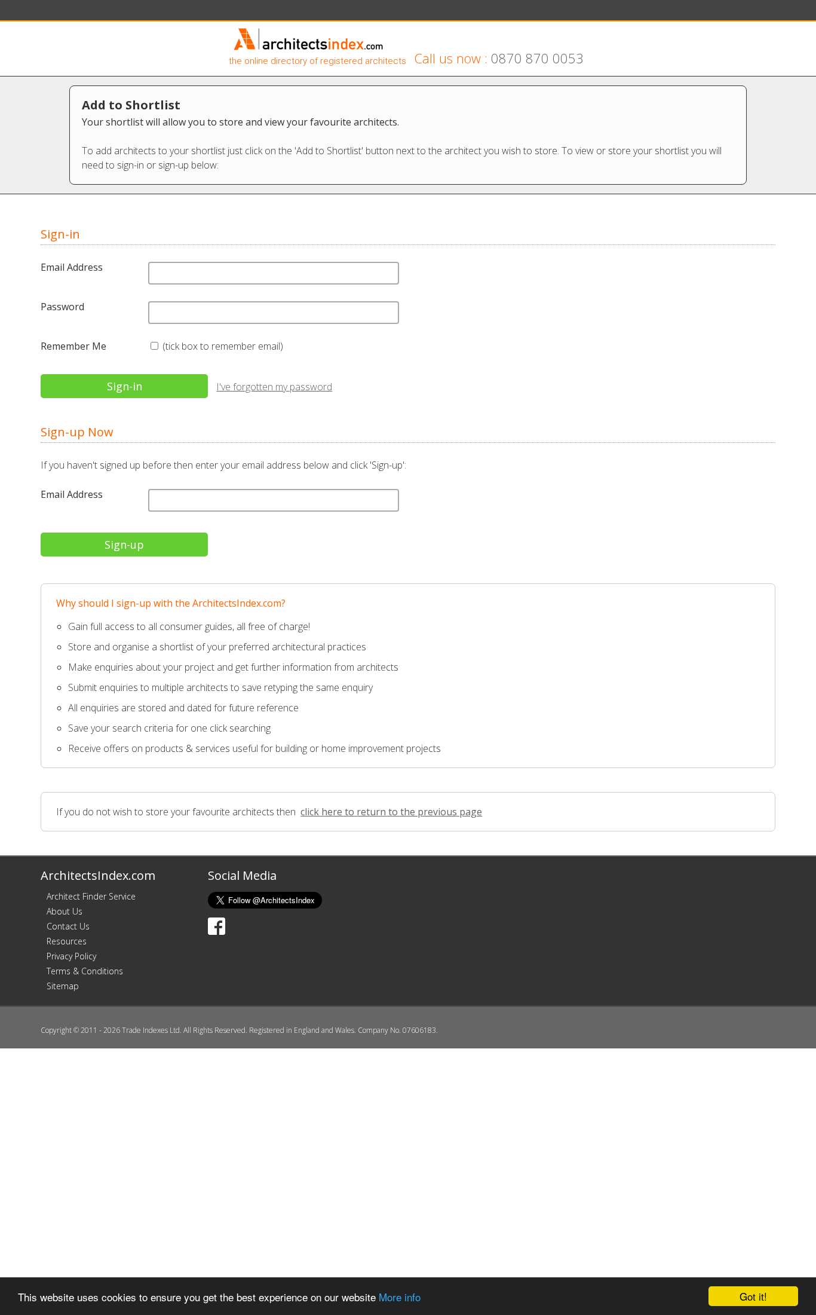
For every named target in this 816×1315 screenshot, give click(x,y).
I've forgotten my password (274, 386)
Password (62, 306)
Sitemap (63, 986)
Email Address (72, 267)
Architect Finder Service (91, 896)
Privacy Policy (71, 956)
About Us (64, 911)
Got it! (753, 1296)
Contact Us (68, 926)
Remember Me (73, 346)
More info (400, 1296)
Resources (67, 941)
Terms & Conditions (85, 971)
